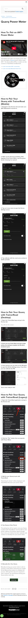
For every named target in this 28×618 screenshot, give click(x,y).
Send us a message (8, 595)
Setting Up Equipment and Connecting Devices (9, 17)
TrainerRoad (9, 2)
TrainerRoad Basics (9, 16)
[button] (13, 589)
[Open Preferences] (2, 615)
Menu (26, 2)
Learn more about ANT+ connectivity (11, 66)
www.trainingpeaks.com (16, 614)
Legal (8, 613)
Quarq (12, 60)
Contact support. (19, 11)
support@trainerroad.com (14, 607)
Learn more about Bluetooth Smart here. (12, 68)
